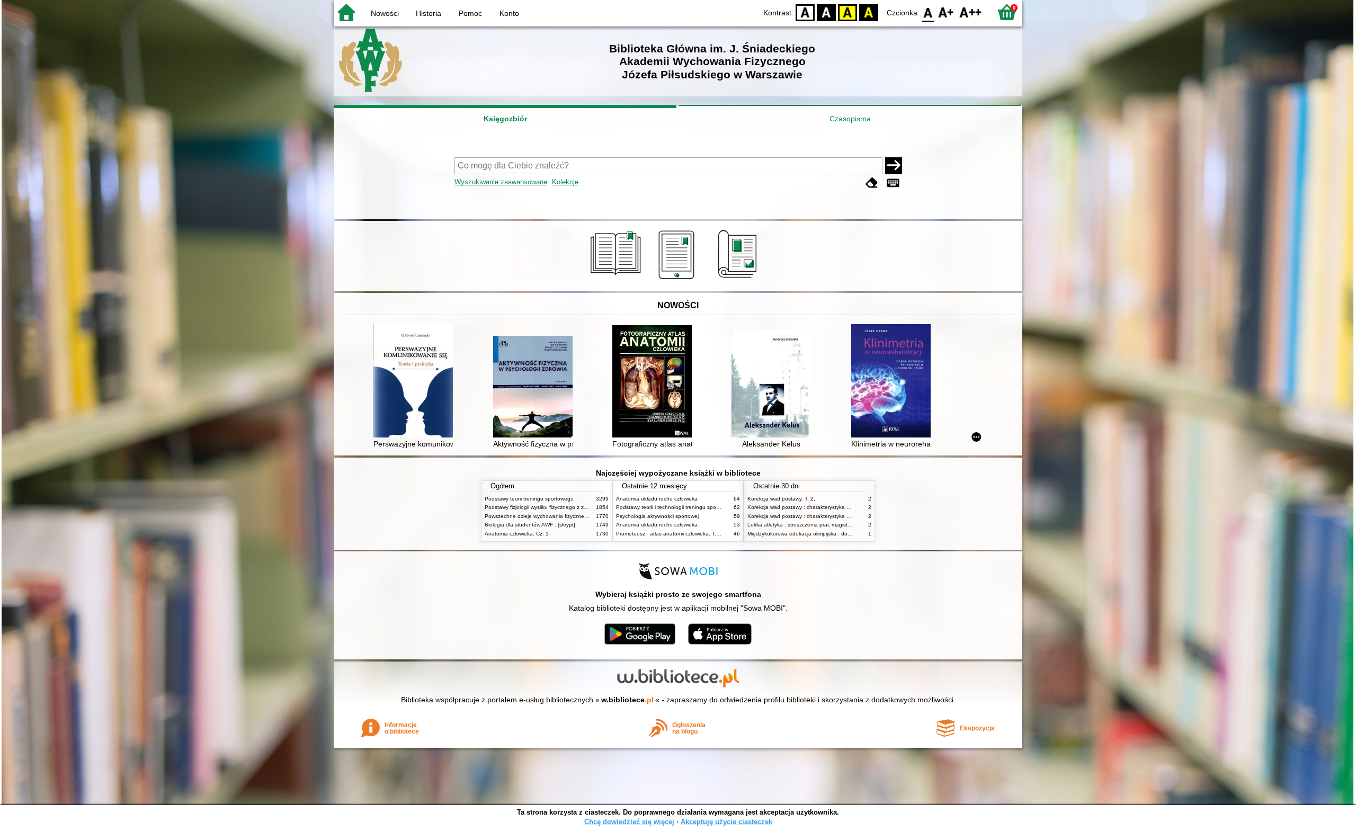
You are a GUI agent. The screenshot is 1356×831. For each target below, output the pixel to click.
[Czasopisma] (739, 279)
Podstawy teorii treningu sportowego (529, 499)
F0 (928, 11)
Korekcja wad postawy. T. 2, (781, 499)
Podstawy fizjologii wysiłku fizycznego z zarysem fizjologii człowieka (566, 507)
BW (826, 11)
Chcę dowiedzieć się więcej (629, 822)
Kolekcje (565, 182)
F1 (946, 11)
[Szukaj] (893, 165)
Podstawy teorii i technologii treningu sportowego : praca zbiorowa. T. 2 (703, 507)
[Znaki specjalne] (893, 183)
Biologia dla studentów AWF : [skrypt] (530, 525)
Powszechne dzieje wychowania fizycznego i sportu (547, 516)
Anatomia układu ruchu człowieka (657, 499)
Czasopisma (850, 118)
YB (847, 11)
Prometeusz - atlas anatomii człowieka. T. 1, (669, 534)
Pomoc (470, 13)
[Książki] (617, 279)
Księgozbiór (505, 118)
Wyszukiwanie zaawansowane (500, 182)
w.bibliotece (627, 699)
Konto (509, 13)
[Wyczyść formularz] (871, 183)
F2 (971, 11)
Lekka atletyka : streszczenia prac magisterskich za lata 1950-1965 (829, 525)
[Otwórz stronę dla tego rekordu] (415, 382)
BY (869, 11)
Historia (428, 13)
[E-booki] (678, 279)
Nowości (385, 13)
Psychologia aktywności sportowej (657, 516)
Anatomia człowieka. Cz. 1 (517, 534)
